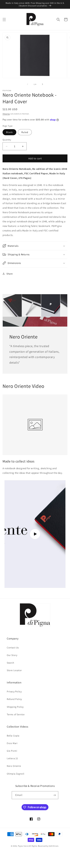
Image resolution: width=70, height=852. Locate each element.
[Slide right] (42, 84)
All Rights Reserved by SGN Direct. (44, 846)
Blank (9, 132)
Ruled (24, 132)
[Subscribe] (54, 795)
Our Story (12, 655)
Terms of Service (16, 714)
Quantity (7, 139)
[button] (4, 19)
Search (10, 662)
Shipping (6, 114)
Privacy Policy (14, 691)
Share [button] (9, 273)
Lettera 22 (12, 758)
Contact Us (13, 647)
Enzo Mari (12, 743)
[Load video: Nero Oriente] (35, 534)
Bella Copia (13, 735)
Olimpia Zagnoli (15, 773)
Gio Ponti (12, 750)
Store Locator (14, 670)
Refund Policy (14, 699)
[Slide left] (27, 84)
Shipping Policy (15, 706)
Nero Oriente (14, 765)
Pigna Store (23, 846)
